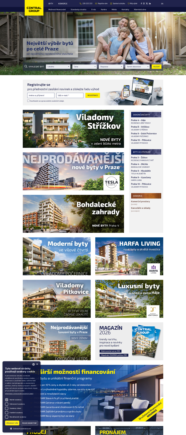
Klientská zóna (140, 9)
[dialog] (21, 396)
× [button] (37, 364)
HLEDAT (156, 67)
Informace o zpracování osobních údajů (19, 393)
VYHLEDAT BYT (36, 66)
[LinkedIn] (150, 3)
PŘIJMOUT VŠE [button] (12, 423)
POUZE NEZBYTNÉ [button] (29, 423)
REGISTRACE (93, 95)
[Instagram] (144, 3)
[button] (21, 428)
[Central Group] (34, 8)
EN (162, 4)
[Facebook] (141, 3)
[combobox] (33, 364)
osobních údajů (58, 101)
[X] (147, 3)
